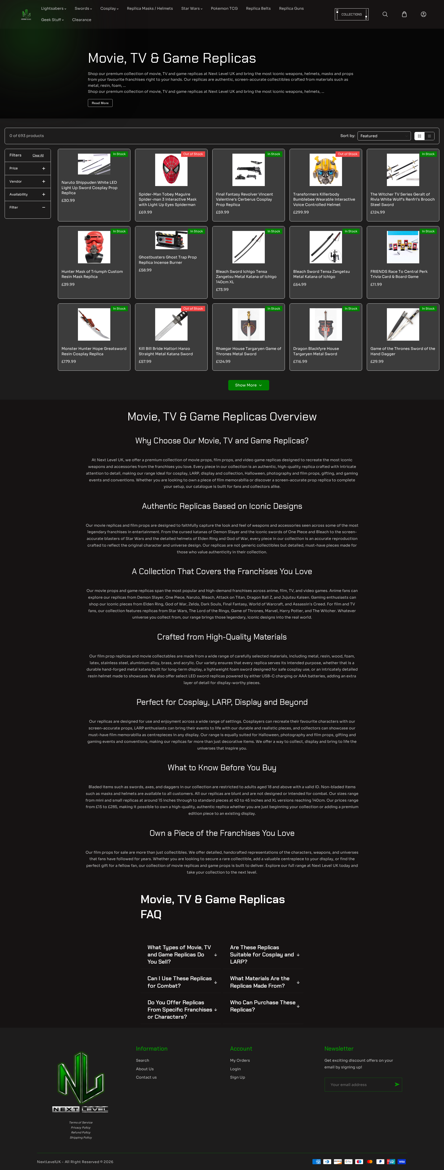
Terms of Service (80, 1122)
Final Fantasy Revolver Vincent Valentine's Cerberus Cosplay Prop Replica (244, 199)
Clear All (38, 155)
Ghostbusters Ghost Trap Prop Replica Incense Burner (168, 260)
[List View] (429, 136)
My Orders (240, 1060)
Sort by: (347, 135)
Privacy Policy (80, 1127)
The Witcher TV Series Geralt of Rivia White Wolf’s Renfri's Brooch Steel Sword (402, 199)
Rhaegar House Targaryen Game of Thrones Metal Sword (248, 351)
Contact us (146, 1077)
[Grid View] (420, 136)
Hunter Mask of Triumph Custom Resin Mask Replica (92, 274)
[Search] (385, 14)
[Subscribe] (397, 1084)
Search (142, 1060)
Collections (352, 14)
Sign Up (237, 1077)
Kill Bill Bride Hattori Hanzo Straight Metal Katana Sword (166, 351)
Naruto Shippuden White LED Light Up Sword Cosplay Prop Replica (89, 187)
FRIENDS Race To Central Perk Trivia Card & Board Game (399, 274)
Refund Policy (80, 1132)
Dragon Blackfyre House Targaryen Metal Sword (316, 351)
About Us (145, 1069)
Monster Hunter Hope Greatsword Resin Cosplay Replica (94, 351)
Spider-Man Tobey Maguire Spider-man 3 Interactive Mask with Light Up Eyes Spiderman (168, 199)
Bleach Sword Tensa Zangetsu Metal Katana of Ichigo (321, 274)
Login (235, 1069)
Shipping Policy (81, 1137)
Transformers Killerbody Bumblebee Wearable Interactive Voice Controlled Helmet (324, 199)
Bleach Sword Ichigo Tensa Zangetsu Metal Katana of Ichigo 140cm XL (246, 276)
